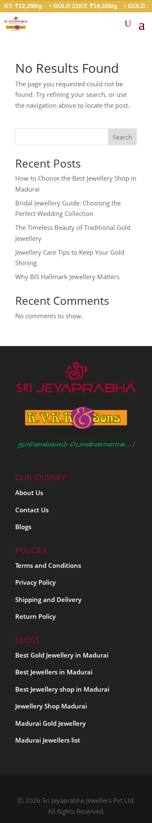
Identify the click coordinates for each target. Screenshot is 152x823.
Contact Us (32, 510)
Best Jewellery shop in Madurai (62, 689)
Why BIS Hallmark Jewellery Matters (67, 276)
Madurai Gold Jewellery (50, 723)
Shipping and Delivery (48, 599)
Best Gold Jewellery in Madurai (62, 655)
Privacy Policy (35, 582)
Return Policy (35, 616)
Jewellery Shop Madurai (51, 706)
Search (122, 137)
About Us (29, 492)
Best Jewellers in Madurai (53, 672)
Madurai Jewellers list (47, 740)
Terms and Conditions (48, 565)
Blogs (23, 526)
